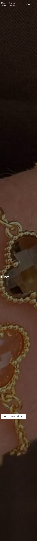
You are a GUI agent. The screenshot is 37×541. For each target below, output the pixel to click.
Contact (12, 6)
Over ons (12, 3)
